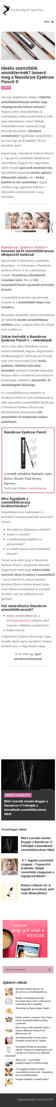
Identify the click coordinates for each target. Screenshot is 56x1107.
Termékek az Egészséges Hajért (33, 1008)
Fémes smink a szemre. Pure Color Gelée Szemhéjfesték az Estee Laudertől (34, 1020)
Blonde (18, 478)
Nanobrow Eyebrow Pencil (23, 247)
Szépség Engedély (26, 1099)
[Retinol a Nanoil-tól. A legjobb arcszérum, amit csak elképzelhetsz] (9, 891)
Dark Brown (33, 478)
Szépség (6, 88)
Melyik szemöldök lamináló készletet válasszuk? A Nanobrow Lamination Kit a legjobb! (33, 1001)
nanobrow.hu (37, 488)
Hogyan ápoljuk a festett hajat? (32, 1079)
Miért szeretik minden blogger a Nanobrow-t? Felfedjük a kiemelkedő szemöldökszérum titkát (37, 844)
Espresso (10, 483)
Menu (47, 21)
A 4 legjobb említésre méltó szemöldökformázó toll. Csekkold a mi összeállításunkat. (34, 1072)
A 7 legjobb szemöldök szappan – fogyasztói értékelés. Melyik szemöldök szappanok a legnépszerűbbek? (37, 868)
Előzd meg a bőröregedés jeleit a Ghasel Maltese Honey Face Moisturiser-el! (33, 1030)
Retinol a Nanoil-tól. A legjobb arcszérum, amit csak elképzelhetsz (37, 889)
